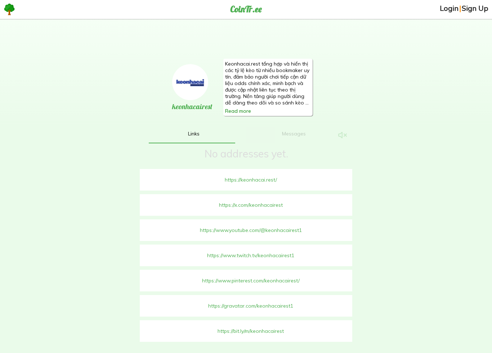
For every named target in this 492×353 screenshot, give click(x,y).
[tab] (194, 133)
